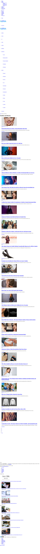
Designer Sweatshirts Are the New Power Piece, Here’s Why (14, 408)
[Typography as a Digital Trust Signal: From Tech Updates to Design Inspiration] (6, 480)
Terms (2, 543)
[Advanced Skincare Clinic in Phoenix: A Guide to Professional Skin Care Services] (9, 169)
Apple (3, 45)
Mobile (3, 48)
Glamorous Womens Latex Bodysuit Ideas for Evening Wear (14, 216)
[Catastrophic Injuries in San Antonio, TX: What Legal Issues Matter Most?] (6, 526)
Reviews (4, 79)
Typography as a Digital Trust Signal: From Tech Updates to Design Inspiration (11, 481)
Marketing (4, 76)
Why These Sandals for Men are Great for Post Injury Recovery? (15, 363)
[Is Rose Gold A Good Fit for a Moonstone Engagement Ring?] (9, 331)
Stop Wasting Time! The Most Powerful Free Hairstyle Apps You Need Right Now (18, 187)
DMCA (4, 3)
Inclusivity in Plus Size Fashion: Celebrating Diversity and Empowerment (16, 231)
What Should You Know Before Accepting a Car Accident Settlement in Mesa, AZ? (12, 534)
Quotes (4, 101)
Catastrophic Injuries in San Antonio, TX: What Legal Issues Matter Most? (11, 527)
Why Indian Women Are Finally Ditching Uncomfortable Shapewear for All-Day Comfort (20, 246)
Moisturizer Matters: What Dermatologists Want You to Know (14, 349)
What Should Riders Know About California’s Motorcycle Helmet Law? (10, 512)
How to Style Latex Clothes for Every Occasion (11, 157)
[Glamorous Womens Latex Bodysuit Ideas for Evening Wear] (9, 213)
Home (1, 113)
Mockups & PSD (5, 57)
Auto (3, 82)
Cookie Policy (3, 540)
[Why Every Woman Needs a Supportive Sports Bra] (9, 391)
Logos (4, 54)
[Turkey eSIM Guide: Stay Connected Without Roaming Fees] (6, 502)
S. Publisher (3, 126)
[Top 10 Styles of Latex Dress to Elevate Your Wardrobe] (9, 272)
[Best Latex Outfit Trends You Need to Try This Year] (9, 140)
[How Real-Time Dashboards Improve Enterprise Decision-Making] (6, 495)
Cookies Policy (5, 4)
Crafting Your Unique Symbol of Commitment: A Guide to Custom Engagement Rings (19, 202)
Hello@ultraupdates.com (5, 466)
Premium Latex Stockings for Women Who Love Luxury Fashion (15, 260)
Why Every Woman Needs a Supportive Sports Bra (12, 394)
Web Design (4, 85)
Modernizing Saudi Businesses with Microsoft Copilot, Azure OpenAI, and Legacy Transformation (14, 488)
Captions (4, 104)
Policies (2, 2)
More (2, 70)
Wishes (4, 98)
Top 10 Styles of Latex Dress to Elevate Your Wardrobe (13, 275)
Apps (2, 42)
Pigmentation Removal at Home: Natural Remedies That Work (14, 128)
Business (4, 73)
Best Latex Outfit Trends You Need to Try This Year (12, 143)
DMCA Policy (3, 541)
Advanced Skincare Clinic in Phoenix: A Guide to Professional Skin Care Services (18, 172)
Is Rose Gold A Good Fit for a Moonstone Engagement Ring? (14, 334)
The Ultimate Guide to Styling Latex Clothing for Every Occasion (15, 305)
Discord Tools (3, 8)
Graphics (4, 107)
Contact (2, 6)
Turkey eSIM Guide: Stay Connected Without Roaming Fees (9, 503)
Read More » (3, 131)
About (2, 1)
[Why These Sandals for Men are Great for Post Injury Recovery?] (9, 360)
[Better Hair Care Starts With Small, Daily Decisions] (9, 287)
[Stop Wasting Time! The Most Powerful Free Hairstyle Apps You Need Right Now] (9, 184)
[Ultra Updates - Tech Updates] (6, 21)
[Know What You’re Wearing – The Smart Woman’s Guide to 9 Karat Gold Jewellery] (9, 316)
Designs (3, 51)
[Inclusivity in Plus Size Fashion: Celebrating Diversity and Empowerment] (9, 228)
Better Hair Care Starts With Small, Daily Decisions (12, 290)
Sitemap (3, 7)
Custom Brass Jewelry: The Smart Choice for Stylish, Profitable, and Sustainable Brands (19, 423)
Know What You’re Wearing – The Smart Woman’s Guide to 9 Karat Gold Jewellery (19, 319)
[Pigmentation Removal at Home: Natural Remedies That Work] (9, 125)
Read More (9, 464)
